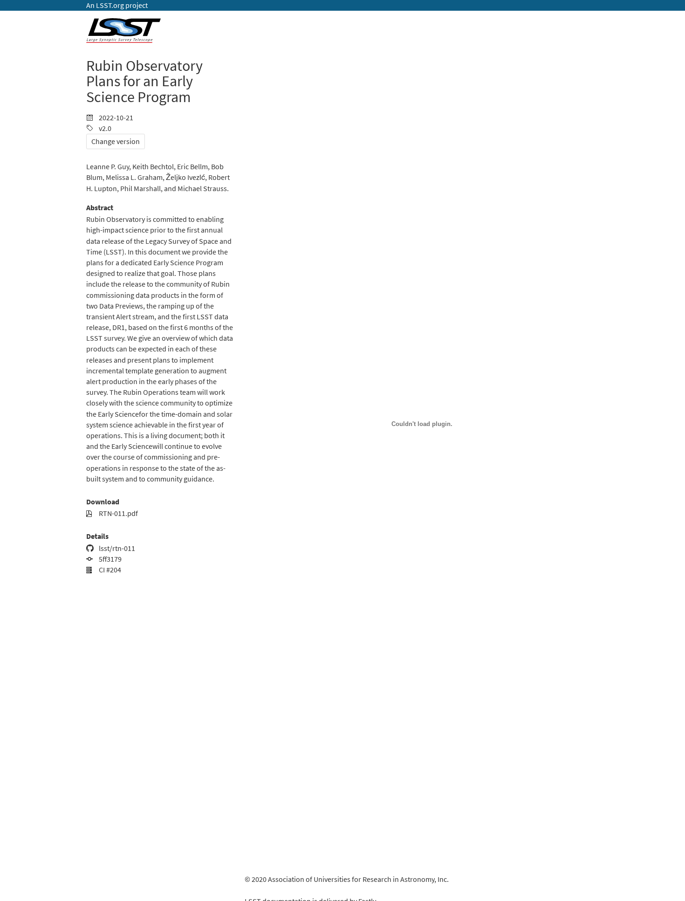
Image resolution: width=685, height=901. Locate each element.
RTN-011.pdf (117, 513)
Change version (115, 141)
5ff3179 (109, 559)
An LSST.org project (117, 5)
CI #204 (109, 570)
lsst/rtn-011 (116, 548)
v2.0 (104, 128)
